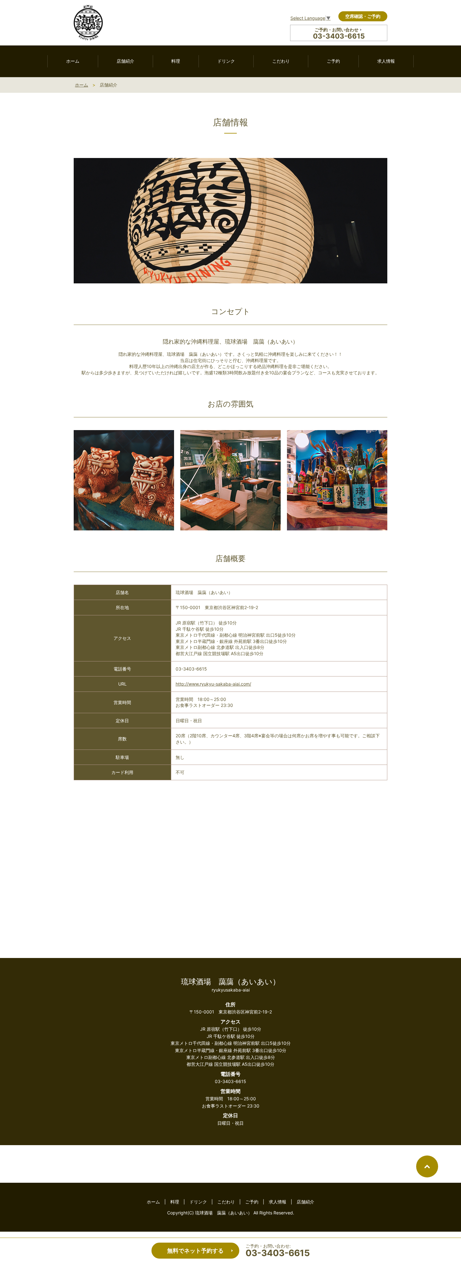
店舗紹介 (125, 61)
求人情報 (386, 61)
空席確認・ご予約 (362, 16)
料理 (175, 61)
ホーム (72, 61)
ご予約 (333, 61)
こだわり (281, 61)
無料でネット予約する (195, 1250)
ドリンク (226, 61)
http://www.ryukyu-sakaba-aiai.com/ (213, 684)
